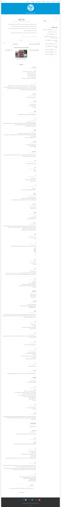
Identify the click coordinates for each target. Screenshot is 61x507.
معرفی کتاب (32, 1)
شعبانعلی (26, 36)
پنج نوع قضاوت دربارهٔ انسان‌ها (47, 29)
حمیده (35, 278)
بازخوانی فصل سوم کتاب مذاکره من (34, 50)
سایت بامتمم (27, 1)
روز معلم (29, 36)
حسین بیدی (34, 222)
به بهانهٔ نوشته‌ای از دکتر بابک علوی (21, 58)
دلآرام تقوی (34, 141)
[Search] (1, 1)
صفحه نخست (58, 1)
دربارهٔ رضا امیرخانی (50, 31)
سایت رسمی (53, 1)
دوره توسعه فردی (38, 1)
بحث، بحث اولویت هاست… (8, 50)
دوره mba (43, 1)
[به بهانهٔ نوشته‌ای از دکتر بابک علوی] (21, 54)
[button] (4, 55)
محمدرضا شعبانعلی (54, 46)
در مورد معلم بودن (34, 36)
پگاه (35, 473)
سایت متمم (48, 1)
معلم (22, 36)
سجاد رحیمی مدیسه (54, 40)
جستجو (56, 19)
